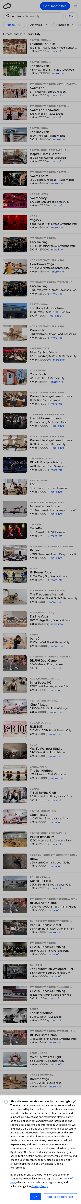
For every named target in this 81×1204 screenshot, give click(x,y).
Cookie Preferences (60, 1197)
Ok (35, 1197)
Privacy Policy (39, 1186)
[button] (74, 1101)
